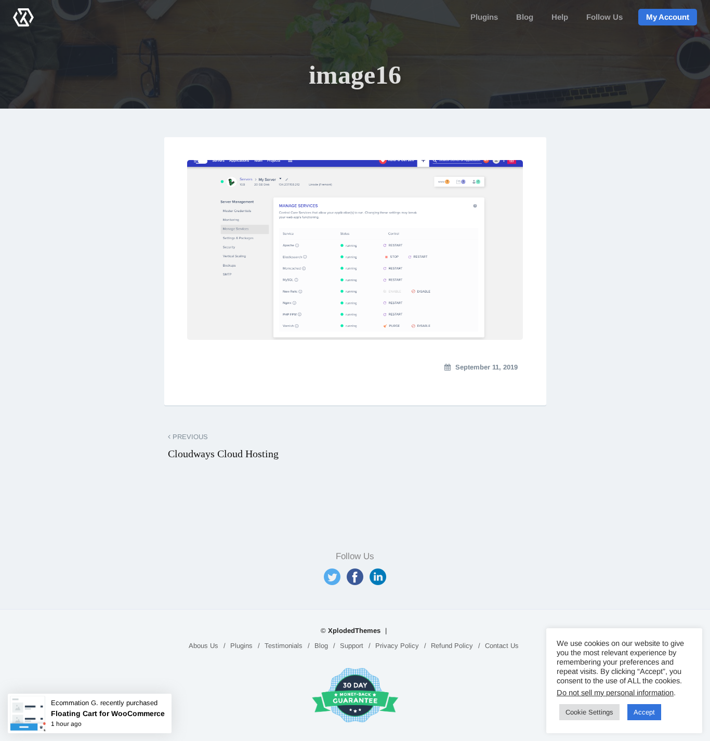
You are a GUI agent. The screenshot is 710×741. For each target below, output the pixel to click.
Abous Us (203, 646)
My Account (667, 16)
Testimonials (284, 646)
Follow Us (604, 16)
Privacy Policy (397, 646)
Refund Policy (452, 646)
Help (559, 16)
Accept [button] (644, 712)
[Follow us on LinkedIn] (378, 576)
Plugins (484, 16)
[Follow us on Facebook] (355, 576)
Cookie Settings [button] (589, 712)
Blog (524, 16)
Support (351, 646)
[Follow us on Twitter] (332, 576)
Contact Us (502, 646)
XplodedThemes (354, 630)
